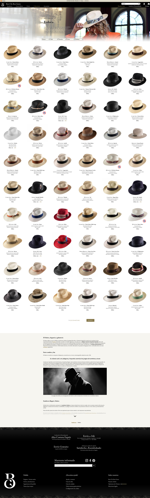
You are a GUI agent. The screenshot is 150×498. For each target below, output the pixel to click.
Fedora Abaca (38, 116)
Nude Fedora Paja (62, 305)
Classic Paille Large (37, 170)
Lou (113, 224)
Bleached (112, 305)
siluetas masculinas (66, 413)
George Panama (137, 143)
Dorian (38, 62)
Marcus (13, 251)
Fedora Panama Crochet (88, 170)
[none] (75, 416)
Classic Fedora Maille (37, 305)
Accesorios (46, 6)
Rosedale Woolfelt (37, 197)
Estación (61, 39)
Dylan (138, 89)
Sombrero (9, 6)
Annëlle (63, 143)
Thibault (63, 89)
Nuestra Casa (121, 6)
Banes (37, 224)
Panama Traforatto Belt (87, 89)
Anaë (38, 278)
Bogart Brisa (112, 197)
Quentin (113, 143)
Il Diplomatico (112, 116)
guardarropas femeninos (90, 413)
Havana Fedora (12, 62)
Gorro (28, 6)
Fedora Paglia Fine (87, 62)
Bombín (54, 341)
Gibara (137, 170)
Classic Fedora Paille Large (87, 224)
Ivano (62, 116)
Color (68, 39)
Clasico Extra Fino (87, 251)
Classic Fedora (62, 62)
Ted (88, 197)
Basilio (112, 89)
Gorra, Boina (19, 6)
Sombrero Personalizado (135, 6)
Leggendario (137, 62)
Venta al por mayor (28, 486)
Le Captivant (12, 116)
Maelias (12, 143)
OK (94, 465)
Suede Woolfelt (112, 278)
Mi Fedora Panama (13, 89)
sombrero (45, 347)
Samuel (112, 62)
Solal (13, 224)
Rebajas (147, 6)
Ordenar (77, 39)
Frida (63, 251)
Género (44, 39)
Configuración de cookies (72, 488)
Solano (87, 116)
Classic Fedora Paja (37, 89)
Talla (51, 39)
